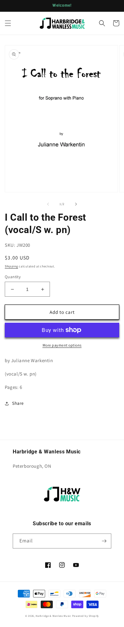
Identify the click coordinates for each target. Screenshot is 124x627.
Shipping (11, 266)
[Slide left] (48, 204)
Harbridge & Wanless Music (53, 615)
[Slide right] (76, 204)
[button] (8, 23)
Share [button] (18, 403)
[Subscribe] (104, 541)
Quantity (13, 276)
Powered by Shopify (85, 615)
